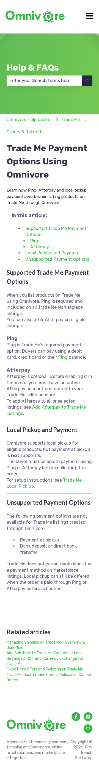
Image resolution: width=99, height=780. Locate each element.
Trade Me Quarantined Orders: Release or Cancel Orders (49, 677)
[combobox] (44, 80)
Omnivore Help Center (29, 119)
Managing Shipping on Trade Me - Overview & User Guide (46, 645)
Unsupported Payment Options (57, 259)
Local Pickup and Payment (52, 253)
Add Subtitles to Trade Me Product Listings (44, 653)
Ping (35, 240)
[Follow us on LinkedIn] (88, 716)
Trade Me (70, 119)
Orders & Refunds (25, 131)
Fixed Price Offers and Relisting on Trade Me (45, 669)
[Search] (87, 80)
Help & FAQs (33, 67)
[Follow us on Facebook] (76, 716)
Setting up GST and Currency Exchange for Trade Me (45, 661)
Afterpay (39, 246)
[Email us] (88, 728)
